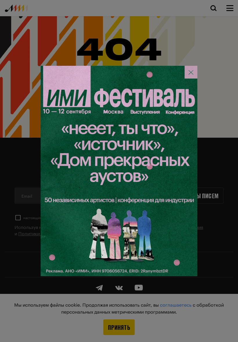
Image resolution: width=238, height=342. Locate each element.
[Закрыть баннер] (191, 72)
